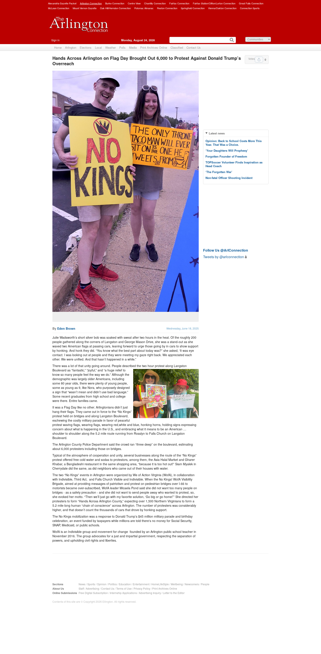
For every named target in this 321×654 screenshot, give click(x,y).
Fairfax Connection (179, 3)
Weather (110, 47)
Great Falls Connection (251, 3)
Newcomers (192, 584)
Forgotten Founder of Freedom (226, 156)
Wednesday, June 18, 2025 (182, 328)
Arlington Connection (91, 3)
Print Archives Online (153, 47)
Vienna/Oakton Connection (222, 8)
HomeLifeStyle (160, 584)
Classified (177, 47)
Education (125, 584)
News (82, 584)
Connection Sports (250, 8)
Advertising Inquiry (150, 593)
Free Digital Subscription (93, 593)
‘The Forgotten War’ (218, 172)
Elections (85, 47)
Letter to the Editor (174, 593)
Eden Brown (66, 328)
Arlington (70, 47)
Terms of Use (124, 588)
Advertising (92, 588)
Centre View (134, 3)
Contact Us (193, 47)
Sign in (55, 40)
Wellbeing (177, 584)
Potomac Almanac (144, 8)
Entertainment (141, 584)
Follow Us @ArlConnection (225, 250)
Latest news (217, 133)
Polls (122, 47)
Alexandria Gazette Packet (62, 3)
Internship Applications (123, 593)
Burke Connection (114, 3)
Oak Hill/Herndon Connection (115, 8)
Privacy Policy (142, 588)
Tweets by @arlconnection (224, 256)
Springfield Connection (193, 8)
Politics (112, 584)
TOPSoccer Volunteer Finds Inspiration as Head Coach (233, 164)
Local (98, 47)
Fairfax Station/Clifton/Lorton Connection (214, 3)
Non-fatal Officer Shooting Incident (228, 178)
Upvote (259, 60)
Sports (91, 584)
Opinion (101, 584)
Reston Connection (167, 8)
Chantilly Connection (155, 3)
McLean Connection (58, 8)
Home (58, 47)
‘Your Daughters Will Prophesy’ (226, 150)
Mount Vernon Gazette (85, 8)
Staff (81, 588)
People (205, 584)
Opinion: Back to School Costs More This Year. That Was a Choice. (233, 143)
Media (133, 47)
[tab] (235, 133)
